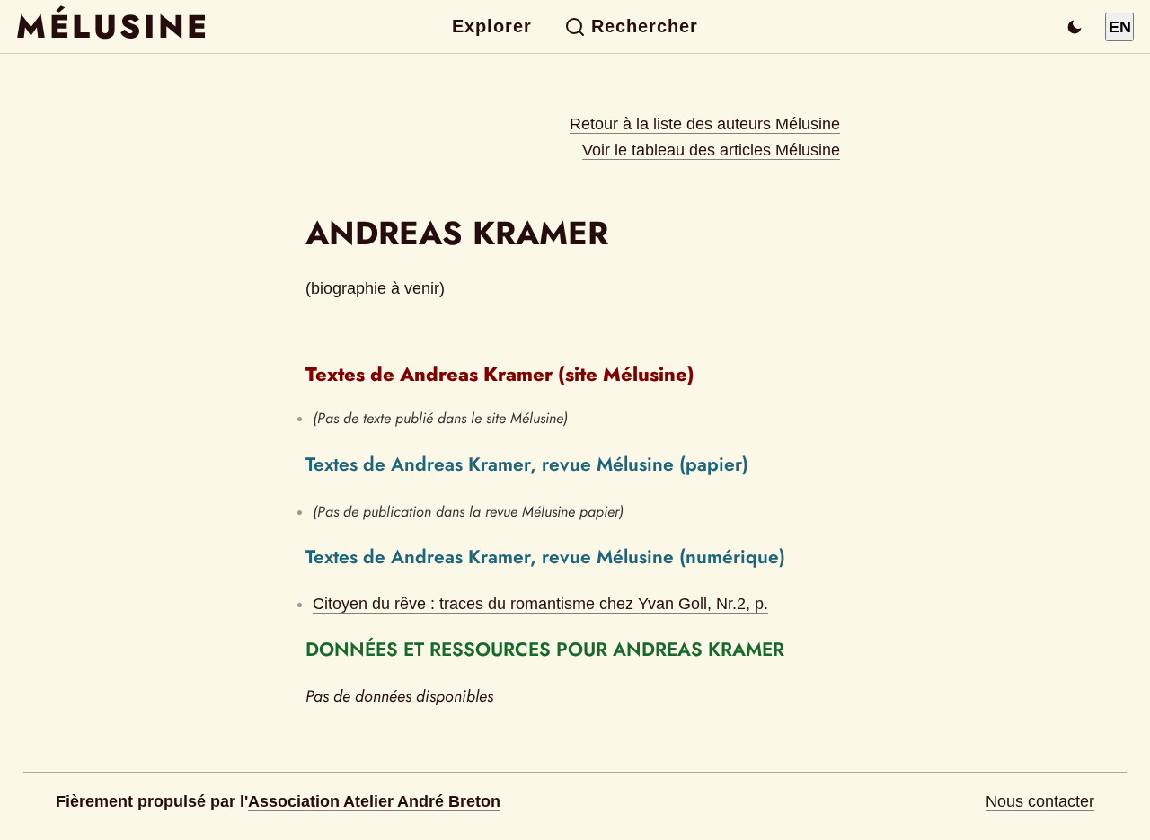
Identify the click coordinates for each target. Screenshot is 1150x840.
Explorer (492, 26)
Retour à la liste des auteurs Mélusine (705, 124)
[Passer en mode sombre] (1074, 27)
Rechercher (644, 26)
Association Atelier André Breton (374, 801)
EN (1120, 27)
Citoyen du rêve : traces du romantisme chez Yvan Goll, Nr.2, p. (540, 604)
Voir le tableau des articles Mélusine (711, 150)
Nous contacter (1040, 801)
